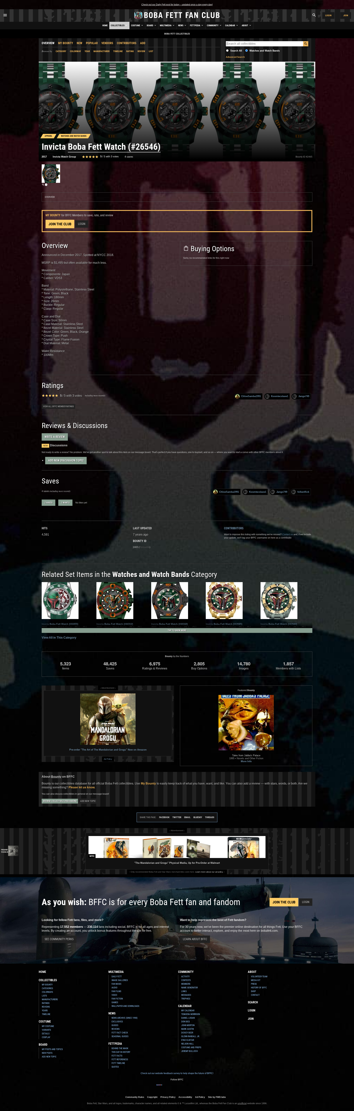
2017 (44, 156)
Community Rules (134, 1097)
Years (45, 1010)
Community (213, 25)
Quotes (115, 1067)
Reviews (46, 1007)
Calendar (230, 25)
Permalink (144, 547)
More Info (246, 761)
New (79, 43)
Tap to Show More (177, 630)
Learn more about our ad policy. (209, 872)
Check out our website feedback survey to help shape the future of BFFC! (177, 1073)
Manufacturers (50, 999)
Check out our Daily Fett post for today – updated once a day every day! (177, 4)
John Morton (188, 1025)
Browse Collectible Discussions (60, 801)
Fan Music (117, 984)
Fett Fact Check (120, 1032)
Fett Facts (117, 1055)
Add (142, 43)
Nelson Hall (187, 1043)
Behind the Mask (120, 1048)
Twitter (176, 817)
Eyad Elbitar (187, 1040)
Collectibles (118, 25)
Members (185, 984)
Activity (185, 976)
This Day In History (121, 1052)
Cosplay (46, 1037)
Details (45, 1033)
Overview (48, 43)
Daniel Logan (188, 1018)
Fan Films (116, 991)
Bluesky (197, 817)
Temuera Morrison (190, 1014)
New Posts (47, 1053)
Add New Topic (88, 801)
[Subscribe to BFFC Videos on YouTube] (183, 1087)
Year (87, 51)
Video (114, 995)
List (151, 51)
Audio (114, 987)
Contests (186, 980)
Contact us (287, 534)
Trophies (185, 998)
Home (105, 25)
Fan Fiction (117, 998)
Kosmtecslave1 (279, 396)
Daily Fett (117, 976)
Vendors (107, 43)
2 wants (65, 502)
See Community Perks (59, 939)
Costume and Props (191, 1047)
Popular (92, 43)
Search (253, 1002)
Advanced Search (235, 57)
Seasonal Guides (120, 1036)
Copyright (152, 1097)
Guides (115, 1025)
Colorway (75, 51)
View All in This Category (59, 637)
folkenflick (303, 491)
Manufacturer (101, 51)
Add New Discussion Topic (66, 460)
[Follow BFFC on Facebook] (159, 1087)
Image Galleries (120, 980)
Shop (253, 991)
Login (328, 15)
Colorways (47, 992)
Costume (136, 25)
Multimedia (166, 25)
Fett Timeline (118, 1063)
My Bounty (65, 43)
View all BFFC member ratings (58, 406)
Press (254, 984)
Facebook (164, 817)
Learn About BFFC (195, 939)
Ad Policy (108, 759)
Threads (209, 817)
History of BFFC (259, 987)
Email (187, 817)
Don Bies (185, 1021)
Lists (44, 995)
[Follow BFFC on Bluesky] (195, 1087)
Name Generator (189, 987)
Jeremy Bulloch (189, 1051)
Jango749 (303, 396)
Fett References (120, 1059)
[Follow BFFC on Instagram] (165, 1087)
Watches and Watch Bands (264, 50)
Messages (186, 995)
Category (61, 51)
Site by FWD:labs (217, 1097)
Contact (255, 995)
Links (184, 991)
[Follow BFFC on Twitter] (171, 1087)
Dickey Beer (187, 1032)
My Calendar (187, 1010)
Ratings (45, 1003)
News (181, 25)
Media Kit (255, 980)
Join (345, 15)
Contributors (126, 43)
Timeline (118, 51)
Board (150, 25)
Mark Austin (187, 1029)
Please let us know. (82, 787)
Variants (46, 1030)
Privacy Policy (168, 1097)
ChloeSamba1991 (251, 396)
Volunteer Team (259, 976)
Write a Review (55, 437)
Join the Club (59, 224)
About (245, 25)
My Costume (48, 1026)
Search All (236, 50)
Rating (130, 51)
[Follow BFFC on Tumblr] (177, 1087)
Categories (47, 988)
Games (115, 1002)
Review (141, 51)
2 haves (48, 502)
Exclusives (117, 1021)
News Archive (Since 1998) (125, 1018)
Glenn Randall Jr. (190, 1036)
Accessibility (185, 1097)
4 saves (129, 156)
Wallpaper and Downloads (125, 1006)
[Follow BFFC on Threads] (189, 1087)
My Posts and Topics (52, 1049)
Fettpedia (195, 25)
